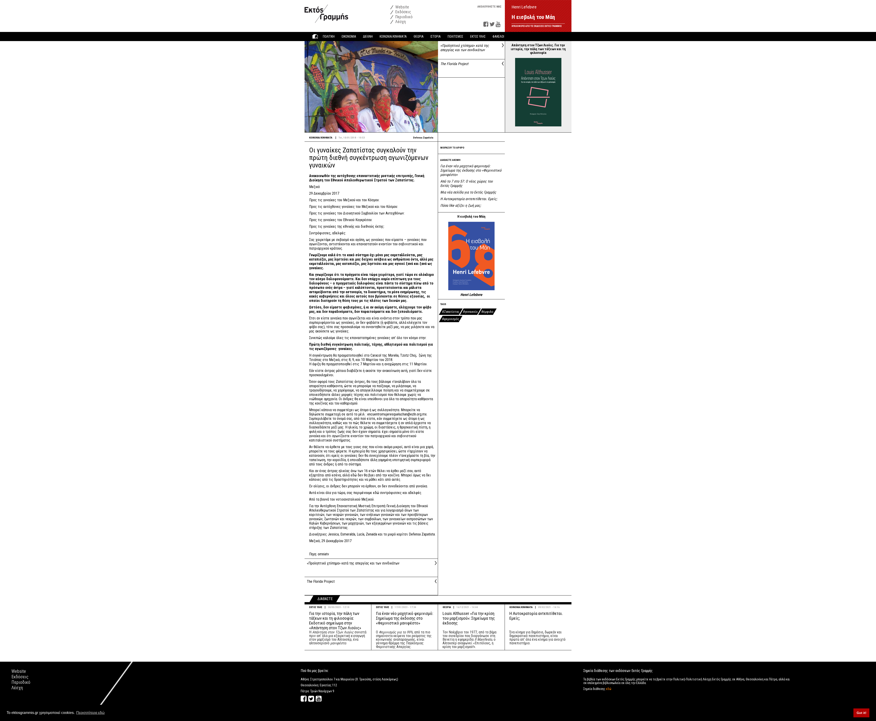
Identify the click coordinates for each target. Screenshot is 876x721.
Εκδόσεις (402, 11)
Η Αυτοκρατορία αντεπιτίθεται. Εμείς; (468, 199)
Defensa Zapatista (423, 137)
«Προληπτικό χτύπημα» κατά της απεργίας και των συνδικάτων (464, 47)
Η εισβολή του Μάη (533, 17)
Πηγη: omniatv (319, 554)
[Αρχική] (326, 11)
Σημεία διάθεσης (597, 689)
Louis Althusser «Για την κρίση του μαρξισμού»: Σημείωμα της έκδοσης (469, 618)
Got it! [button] (861, 713)
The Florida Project (454, 64)
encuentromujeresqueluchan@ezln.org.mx (397, 414)
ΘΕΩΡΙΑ (447, 607)
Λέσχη (400, 21)
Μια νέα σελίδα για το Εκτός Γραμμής (468, 192)
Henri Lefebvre (471, 295)
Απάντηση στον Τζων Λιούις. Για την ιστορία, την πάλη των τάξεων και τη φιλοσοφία (538, 49)
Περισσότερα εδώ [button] (90, 713)
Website (401, 7)
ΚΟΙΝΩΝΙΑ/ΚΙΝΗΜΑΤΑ (521, 607)
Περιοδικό (403, 16)
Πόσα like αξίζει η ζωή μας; (460, 205)
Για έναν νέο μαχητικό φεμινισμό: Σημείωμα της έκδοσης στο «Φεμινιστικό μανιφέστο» (470, 170)
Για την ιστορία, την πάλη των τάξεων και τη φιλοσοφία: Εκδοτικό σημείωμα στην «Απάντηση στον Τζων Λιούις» (335, 620)
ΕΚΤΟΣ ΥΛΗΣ (315, 607)
